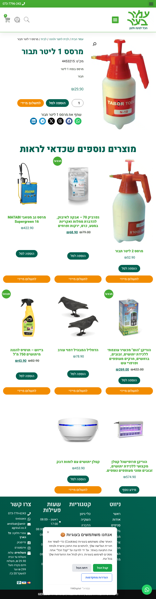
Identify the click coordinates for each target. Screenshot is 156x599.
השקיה (86, 519)
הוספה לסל (57, 103)
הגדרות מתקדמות (97, 577)
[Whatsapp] (147, 590)
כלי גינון (85, 513)
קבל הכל (102, 567)
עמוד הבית (77, 39)
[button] (151, 3)
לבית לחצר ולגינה (59, 39)
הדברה (86, 525)
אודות (116, 519)
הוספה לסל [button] (129, 268)
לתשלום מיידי (31, 103)
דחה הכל (81, 567)
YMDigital (75, 588)
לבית (44, 39)
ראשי (116, 513)
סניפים (115, 525)
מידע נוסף (129, 489)
